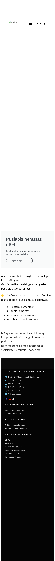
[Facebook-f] (38, 23)
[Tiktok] (45, 23)
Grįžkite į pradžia (19, 260)
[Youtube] (41, 23)
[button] (30, 23)
